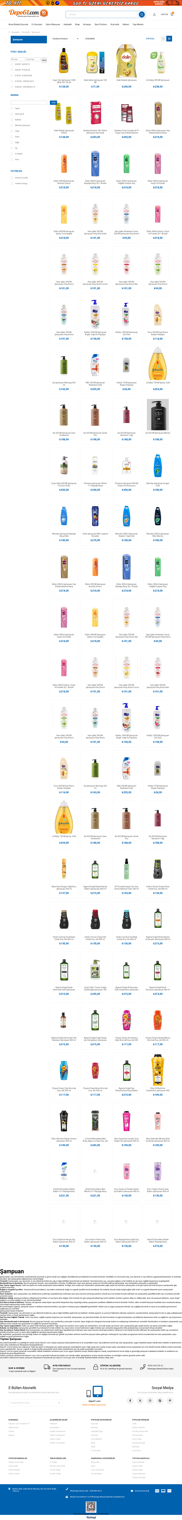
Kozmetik (115, 24)
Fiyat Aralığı (18, 51)
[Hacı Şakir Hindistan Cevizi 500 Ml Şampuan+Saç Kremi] (126, 214)
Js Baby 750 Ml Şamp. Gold (158, 382)
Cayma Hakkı (55, 1439)
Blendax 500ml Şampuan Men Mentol (158, 535)
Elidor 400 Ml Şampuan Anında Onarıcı (64, 182)
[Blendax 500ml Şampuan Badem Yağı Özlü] (126, 516)
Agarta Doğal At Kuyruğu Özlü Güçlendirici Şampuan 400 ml (126, 988)
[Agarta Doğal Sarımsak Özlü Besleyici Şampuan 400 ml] (64, 1020)
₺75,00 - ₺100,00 (23, 75)
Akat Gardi (19, 114)
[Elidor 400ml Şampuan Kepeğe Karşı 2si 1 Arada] (95, 163)
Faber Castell (14, 1474)
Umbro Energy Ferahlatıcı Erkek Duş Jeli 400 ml (64, 938)
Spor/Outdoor (101, 24)
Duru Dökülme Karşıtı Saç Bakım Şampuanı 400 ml (64, 1240)
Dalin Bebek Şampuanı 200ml (64, 131)
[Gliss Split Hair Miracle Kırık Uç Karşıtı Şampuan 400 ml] (158, 1121)
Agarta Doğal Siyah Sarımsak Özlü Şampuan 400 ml (64, 988)
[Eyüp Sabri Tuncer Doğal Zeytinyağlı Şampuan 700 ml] (95, 970)
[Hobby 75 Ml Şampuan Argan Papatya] (126, 365)
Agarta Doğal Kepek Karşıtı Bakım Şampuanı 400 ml (95, 887)
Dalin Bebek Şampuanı (127, 80)
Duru (17, 159)
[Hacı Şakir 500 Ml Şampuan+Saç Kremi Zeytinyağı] (158, 264)
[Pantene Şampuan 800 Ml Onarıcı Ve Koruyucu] (126, 466)
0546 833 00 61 (155, 1365)
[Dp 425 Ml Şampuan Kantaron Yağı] (126, 415)
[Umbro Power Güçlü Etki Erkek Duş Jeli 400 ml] (95, 919)
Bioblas (18, 120)
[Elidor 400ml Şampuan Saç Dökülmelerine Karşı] (158, 113)
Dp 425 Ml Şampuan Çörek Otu (95, 434)
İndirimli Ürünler (21, 178)
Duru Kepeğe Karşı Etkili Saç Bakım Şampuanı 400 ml (126, 1240)
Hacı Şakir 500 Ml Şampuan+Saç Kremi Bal (95, 232)
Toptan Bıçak (137, 1470)
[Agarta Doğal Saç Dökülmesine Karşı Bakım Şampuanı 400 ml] (126, 1071)
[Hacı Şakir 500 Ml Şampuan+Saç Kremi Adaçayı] (64, 315)
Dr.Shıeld (18, 154)
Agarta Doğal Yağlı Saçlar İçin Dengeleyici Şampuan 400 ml (95, 1039)
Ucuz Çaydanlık (97, 1470)
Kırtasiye (87, 24)
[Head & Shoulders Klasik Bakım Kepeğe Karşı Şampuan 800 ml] (158, 1222)
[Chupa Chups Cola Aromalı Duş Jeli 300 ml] (64, 1071)
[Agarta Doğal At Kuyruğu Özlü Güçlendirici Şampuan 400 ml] (126, 970)
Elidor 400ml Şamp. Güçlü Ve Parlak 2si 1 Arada (158, 232)
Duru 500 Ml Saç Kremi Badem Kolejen (158, 333)
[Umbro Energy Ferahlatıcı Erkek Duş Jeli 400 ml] (64, 919)
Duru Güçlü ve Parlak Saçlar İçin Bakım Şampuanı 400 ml (126, 1190)
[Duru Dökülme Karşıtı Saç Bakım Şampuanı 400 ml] (64, 1222)
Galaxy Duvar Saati (16, 1462)
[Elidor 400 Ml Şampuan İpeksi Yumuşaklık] (64, 214)
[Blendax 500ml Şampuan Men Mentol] (158, 516)
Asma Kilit (95, 1462)
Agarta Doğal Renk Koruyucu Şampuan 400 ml (158, 988)
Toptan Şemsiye (138, 1474)
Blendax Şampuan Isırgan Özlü (157, 484)
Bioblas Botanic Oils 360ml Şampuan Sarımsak (95, 131)
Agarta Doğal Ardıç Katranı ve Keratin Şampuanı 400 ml (157, 938)
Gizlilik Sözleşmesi (57, 1431)
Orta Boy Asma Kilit (140, 1431)
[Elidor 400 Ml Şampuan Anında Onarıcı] (64, 163)
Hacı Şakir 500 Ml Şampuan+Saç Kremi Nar (126, 283)
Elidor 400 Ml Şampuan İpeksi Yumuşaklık (64, 232)
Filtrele (44, 60)
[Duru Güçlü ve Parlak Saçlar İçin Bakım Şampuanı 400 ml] (126, 1171)
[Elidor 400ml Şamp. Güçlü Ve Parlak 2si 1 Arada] (158, 214)
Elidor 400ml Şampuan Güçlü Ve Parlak (158, 182)
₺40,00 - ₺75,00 (22, 70)
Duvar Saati (136, 1439)
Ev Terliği (53, 1462)
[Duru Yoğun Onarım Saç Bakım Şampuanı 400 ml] (158, 1171)
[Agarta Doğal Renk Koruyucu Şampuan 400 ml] (158, 970)
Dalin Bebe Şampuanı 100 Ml (95, 81)
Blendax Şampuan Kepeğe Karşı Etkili (64, 535)
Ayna (93, 1466)
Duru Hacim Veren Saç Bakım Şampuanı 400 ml (95, 1240)
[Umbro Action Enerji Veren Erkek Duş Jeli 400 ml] (158, 869)
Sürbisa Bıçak (14, 1470)
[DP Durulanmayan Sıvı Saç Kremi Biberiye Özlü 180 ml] (126, 869)
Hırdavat (94, 1435)
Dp (16, 148)
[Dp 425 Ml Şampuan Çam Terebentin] (64, 415)
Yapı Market (138, 24)
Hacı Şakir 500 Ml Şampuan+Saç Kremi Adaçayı (64, 333)
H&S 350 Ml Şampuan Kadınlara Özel (95, 383)
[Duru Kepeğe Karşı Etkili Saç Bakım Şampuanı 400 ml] (126, 1222)
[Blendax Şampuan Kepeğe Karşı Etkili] (64, 516)
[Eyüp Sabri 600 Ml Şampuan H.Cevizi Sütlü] (64, 466)
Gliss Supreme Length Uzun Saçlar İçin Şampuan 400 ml (126, 1140)
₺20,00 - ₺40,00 (22, 64)
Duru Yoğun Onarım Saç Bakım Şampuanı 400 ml (158, 1190)
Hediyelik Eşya (97, 1431)
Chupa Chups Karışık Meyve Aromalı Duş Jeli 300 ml (158, 1039)
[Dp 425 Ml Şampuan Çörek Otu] (95, 415)
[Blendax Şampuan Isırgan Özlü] (158, 466)
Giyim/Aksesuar (53, 24)
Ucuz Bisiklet (96, 1439)
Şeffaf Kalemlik (138, 1427)
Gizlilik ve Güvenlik (57, 1443)
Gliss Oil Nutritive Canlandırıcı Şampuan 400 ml (157, 1089)
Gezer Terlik (13, 1466)
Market (126, 24)
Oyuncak (94, 1424)
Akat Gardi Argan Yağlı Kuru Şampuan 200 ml (64, 887)
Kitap (77, 24)
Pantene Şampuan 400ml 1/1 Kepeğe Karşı (95, 484)
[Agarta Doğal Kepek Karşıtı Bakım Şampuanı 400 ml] (95, 869)
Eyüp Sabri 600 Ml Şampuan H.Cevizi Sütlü (63, 484)
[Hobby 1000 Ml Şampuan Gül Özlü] (126, 315)
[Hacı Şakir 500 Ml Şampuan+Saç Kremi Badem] (64, 264)
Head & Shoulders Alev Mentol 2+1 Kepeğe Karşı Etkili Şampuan (95, 1190)
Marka (15, 95)
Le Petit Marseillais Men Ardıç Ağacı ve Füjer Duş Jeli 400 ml (95, 1140)
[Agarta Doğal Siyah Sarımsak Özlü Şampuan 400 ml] (64, 970)
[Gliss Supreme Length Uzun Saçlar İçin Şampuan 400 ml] (126, 1121)
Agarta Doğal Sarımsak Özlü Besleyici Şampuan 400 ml (64, 1039)
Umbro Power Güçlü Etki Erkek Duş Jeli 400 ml (95, 938)
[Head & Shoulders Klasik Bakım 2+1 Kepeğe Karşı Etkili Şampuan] (64, 1171)
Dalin (17, 137)
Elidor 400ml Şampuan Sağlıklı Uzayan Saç (126, 182)
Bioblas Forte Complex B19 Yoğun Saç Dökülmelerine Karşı (127, 131)
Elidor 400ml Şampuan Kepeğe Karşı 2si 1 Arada (95, 182)
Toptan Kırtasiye (138, 1477)
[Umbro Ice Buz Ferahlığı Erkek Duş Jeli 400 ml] (126, 919)
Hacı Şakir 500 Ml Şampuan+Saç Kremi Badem (64, 283)
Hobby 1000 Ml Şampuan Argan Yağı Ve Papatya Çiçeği (95, 333)
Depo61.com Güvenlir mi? (19, 1424)
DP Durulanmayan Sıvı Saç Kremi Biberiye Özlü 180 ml (127, 887)
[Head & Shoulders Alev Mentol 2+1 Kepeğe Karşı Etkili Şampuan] (95, 1171)
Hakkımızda (13, 1427)
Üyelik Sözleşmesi (57, 1435)
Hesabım (53, 1424)
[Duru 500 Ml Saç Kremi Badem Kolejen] (158, 315)
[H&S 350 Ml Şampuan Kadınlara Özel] (95, 365)
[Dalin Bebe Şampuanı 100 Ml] (95, 62)
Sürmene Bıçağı (138, 1443)
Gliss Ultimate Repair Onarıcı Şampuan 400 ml (64, 1140)
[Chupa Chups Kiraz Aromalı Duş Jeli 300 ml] (95, 1071)
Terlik (93, 1447)
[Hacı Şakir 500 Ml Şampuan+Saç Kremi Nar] (126, 264)
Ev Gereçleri (37, 24)
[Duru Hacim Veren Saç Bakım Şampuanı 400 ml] (95, 1222)
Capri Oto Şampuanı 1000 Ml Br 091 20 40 (64, 81)
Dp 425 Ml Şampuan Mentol (158, 433)
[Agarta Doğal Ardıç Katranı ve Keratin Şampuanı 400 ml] (158, 919)
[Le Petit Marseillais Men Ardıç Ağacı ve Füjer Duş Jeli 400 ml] (95, 1121)
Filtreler (16, 171)
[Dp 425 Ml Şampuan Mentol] (158, 415)
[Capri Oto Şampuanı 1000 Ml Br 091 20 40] (64, 62)
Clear (17, 131)
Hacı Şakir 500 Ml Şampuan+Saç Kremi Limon (95, 283)
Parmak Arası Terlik (57, 1466)
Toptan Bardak (138, 1462)
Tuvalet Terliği (55, 1474)
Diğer (17, 142)
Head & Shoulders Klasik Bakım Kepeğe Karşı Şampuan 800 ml (158, 1240)
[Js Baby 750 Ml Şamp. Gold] (158, 365)
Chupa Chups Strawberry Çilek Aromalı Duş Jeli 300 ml (126, 1039)
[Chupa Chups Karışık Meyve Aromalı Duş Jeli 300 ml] (158, 1020)
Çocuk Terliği (55, 1470)
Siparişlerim (54, 1427)
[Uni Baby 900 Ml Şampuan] (158, 62)
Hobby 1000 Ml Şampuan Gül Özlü (126, 333)
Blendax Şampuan (22, 125)
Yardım (11, 1431)
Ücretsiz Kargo (21, 183)
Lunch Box (136, 1450)
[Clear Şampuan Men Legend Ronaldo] (95, 516)
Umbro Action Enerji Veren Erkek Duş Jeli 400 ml (158, 887)
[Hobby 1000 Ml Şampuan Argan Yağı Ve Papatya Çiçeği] (95, 315)
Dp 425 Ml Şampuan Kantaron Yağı (127, 434)
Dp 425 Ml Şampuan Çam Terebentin (64, 434)
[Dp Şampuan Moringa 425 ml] (64, 365)
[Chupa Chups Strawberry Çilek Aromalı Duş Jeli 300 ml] (126, 1020)
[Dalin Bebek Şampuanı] (126, 62)
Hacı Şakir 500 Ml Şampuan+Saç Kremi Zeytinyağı (157, 283)
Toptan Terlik (137, 1466)
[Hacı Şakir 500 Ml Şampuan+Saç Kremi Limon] (95, 264)
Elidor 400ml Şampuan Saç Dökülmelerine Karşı (158, 131)
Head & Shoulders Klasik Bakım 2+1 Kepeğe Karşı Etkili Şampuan (64, 1190)
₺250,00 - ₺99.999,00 (25, 87)
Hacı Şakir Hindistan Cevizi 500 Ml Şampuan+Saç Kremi (126, 232)
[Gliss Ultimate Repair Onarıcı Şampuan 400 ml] (64, 1121)
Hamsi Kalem (137, 1435)
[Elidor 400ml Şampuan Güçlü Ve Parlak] (158, 163)
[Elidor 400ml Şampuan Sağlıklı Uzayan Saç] (126, 163)
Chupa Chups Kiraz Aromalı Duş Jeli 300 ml (95, 1089)
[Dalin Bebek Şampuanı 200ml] (64, 113)
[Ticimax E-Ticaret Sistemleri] (91, 1517)
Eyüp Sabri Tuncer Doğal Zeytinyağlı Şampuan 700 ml (95, 988)
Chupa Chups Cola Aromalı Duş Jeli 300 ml (64, 1089)
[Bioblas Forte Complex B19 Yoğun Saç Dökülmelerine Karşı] (126, 113)
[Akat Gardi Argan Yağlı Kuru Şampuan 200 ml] (64, 869)
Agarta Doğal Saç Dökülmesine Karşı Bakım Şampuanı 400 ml (126, 1089)
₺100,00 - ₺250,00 (24, 81)
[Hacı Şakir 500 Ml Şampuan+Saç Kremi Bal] (95, 214)
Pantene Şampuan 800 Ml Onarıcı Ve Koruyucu (126, 484)
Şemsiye (135, 1447)
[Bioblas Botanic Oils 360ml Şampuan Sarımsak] (95, 113)
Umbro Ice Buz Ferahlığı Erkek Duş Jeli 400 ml (126, 938)
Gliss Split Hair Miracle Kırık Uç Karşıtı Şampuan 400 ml (158, 1140)
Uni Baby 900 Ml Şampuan (157, 80)
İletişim (12, 1435)
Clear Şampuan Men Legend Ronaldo (95, 535)
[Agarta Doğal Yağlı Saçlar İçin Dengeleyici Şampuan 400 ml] (95, 1020)
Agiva (17, 108)
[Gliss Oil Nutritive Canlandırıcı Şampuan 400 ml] (158, 1071)
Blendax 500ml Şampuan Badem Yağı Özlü (126, 535)
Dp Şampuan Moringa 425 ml (64, 383)
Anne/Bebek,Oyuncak (18, 24)
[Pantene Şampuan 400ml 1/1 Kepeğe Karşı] (95, 466)
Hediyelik (68, 24)
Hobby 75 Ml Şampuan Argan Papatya (127, 383)
